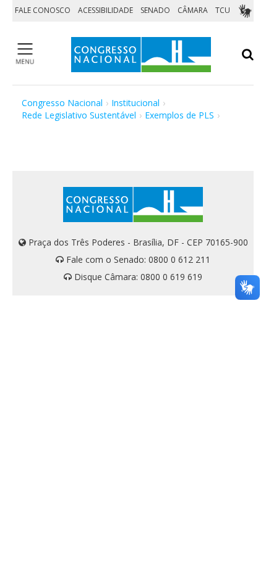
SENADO (155, 10)
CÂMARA (193, 10)
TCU (222, 10)
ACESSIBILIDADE (105, 10)
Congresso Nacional (62, 103)
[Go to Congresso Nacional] (141, 54)
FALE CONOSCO (43, 10)
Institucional (135, 103)
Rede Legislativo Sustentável (79, 115)
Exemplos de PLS (179, 115)
